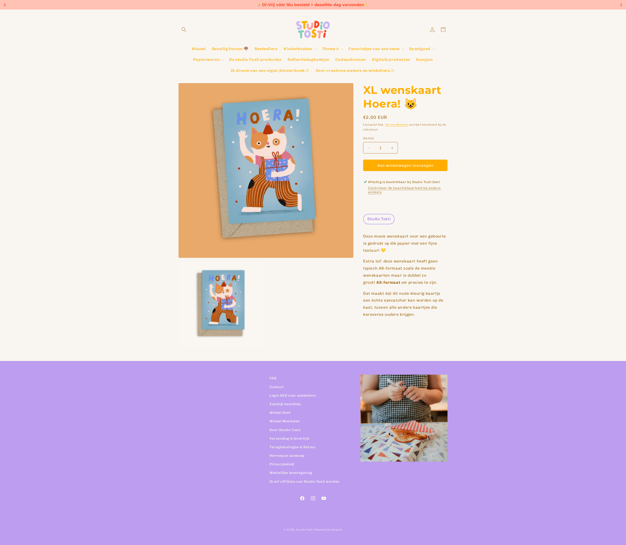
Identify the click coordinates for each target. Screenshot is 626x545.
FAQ (273, 378)
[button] (184, 29)
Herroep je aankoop (286, 456)
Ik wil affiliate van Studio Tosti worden (304, 481)
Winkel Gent (280, 413)
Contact (276, 387)
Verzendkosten (397, 124)
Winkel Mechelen (284, 421)
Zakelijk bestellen (285, 404)
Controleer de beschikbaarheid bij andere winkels (404, 190)
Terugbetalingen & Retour (292, 447)
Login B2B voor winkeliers (292, 395)
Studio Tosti (304, 529)
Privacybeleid (281, 464)
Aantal (368, 138)
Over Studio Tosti (285, 430)
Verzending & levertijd (289, 438)
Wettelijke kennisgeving (290, 473)
